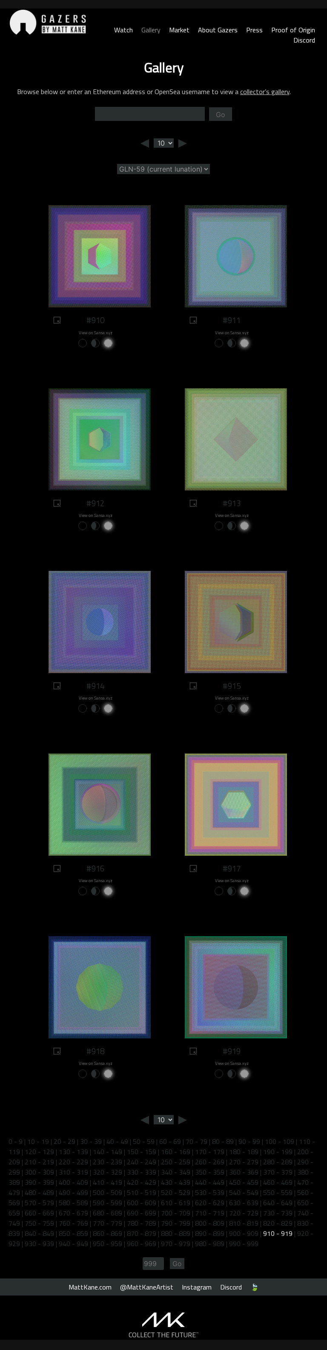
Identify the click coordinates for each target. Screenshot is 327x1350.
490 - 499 (73, 1192)
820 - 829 (278, 1223)
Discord (304, 40)
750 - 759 (39, 1223)
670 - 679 (73, 1213)
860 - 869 (107, 1233)
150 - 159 (141, 1151)
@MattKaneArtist (146, 1287)
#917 (232, 868)
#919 (232, 1051)
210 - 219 (39, 1162)
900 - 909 (243, 1233)
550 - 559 (278, 1192)
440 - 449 (209, 1182)
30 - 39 (91, 1141)
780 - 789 (141, 1223)
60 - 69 (170, 1141)
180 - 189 (243, 1151)
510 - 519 (141, 1192)
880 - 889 (175, 1233)
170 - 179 (209, 1151)
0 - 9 (16, 1141)
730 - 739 (278, 1213)
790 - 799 (175, 1223)
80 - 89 (223, 1141)
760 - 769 (73, 1223)
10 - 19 (38, 1141)
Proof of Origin (293, 30)
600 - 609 (141, 1203)
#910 (95, 320)
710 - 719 (209, 1213)
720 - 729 (243, 1213)
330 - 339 (141, 1172)
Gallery (151, 30)
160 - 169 (175, 1151)
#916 (95, 868)
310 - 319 (73, 1172)
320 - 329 (107, 1172)
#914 (95, 686)
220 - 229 (73, 1162)
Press (254, 30)
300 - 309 (39, 1172)
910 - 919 (278, 1233)
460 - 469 (278, 1182)
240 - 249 (141, 1162)
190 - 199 (278, 1151)
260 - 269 (209, 1162)
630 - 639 (243, 1203)
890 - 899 (209, 1233)
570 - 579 (39, 1203)
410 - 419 (107, 1182)
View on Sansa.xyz (95, 333)
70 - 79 (196, 1141)
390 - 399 (39, 1182)
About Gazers (218, 30)
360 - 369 (243, 1172)
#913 (232, 503)
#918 (95, 1051)
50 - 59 (144, 1141)
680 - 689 (107, 1213)
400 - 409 (73, 1182)
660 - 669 (39, 1213)
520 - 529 (175, 1192)
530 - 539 (209, 1192)
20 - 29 (64, 1141)
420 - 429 (141, 1182)
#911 (232, 320)
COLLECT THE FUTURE (164, 1335)
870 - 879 (141, 1233)
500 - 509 (107, 1192)
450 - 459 (243, 1182)
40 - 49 (117, 1141)
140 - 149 (107, 1151)
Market (179, 30)
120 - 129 (39, 1151)
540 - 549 (243, 1192)
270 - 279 (243, 1162)
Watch (123, 30)
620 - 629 (209, 1203)
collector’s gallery (265, 91)
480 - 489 (39, 1192)
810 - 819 (243, 1223)
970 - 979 (175, 1243)
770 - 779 (107, 1223)
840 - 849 (39, 1233)
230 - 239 (107, 1162)
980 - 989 (209, 1243)
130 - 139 (73, 1151)
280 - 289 (278, 1162)
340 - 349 (175, 1172)
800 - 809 (209, 1223)
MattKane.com (90, 1287)
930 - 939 (39, 1243)
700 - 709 (175, 1213)
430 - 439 (175, 1182)
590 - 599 (107, 1203)
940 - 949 (73, 1243)
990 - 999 (243, 1243)
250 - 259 (175, 1162)
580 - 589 (73, 1203)
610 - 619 (175, 1203)
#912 (95, 503)
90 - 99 (249, 1141)
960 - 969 (141, 1243)
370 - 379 (278, 1172)
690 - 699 (141, 1213)
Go (220, 114)
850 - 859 (73, 1233)
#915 (232, 686)
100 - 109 (279, 1141)
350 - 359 (209, 1172)
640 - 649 (278, 1203)
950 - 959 (107, 1243)
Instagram (197, 1287)
